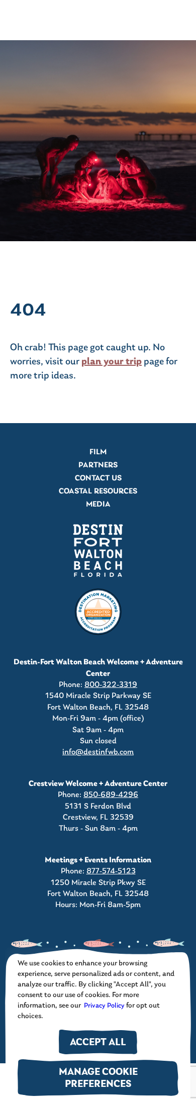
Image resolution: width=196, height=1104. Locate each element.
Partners (98, 465)
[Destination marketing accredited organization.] (98, 612)
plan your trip (111, 362)
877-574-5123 (111, 871)
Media (98, 504)
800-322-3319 (110, 685)
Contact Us (98, 478)
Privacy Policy (103, 1006)
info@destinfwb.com (98, 752)
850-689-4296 (110, 795)
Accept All (98, 1043)
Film (98, 452)
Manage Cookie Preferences (98, 1078)
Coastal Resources (98, 491)
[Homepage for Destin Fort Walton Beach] (98, 550)
